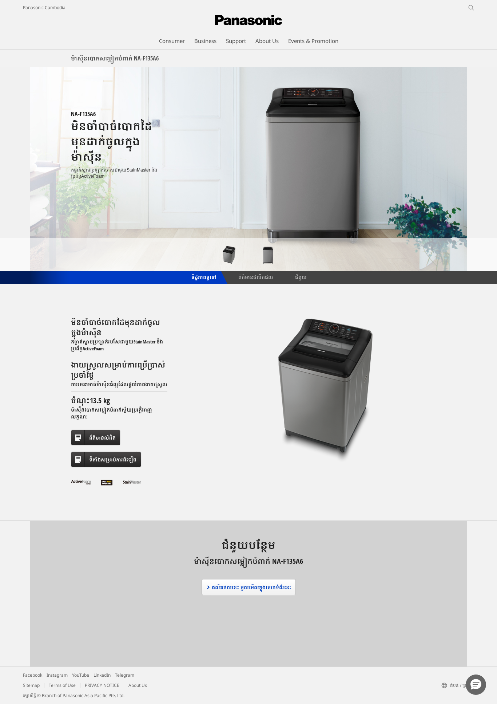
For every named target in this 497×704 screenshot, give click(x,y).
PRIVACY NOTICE (102, 685)
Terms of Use (62, 685)
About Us (137, 685)
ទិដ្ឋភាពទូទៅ (203, 277)
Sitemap (31, 685)
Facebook (32, 675)
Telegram (124, 675)
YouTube (80, 675)
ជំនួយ (301, 277)
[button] (476, 684)
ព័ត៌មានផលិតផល (255, 277)
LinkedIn (102, 675)
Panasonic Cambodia (44, 7)
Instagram (57, 675)
